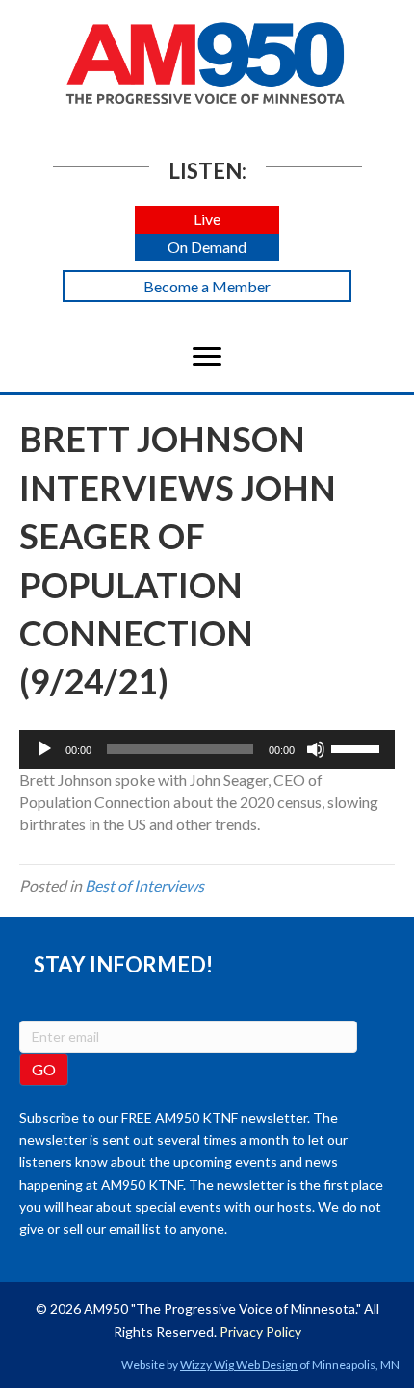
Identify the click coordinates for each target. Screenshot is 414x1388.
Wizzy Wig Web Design (239, 1364)
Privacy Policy (260, 1332)
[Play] (44, 749)
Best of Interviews (144, 885)
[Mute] (315, 749)
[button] (207, 220)
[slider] (358, 747)
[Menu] (207, 357)
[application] (207, 749)
